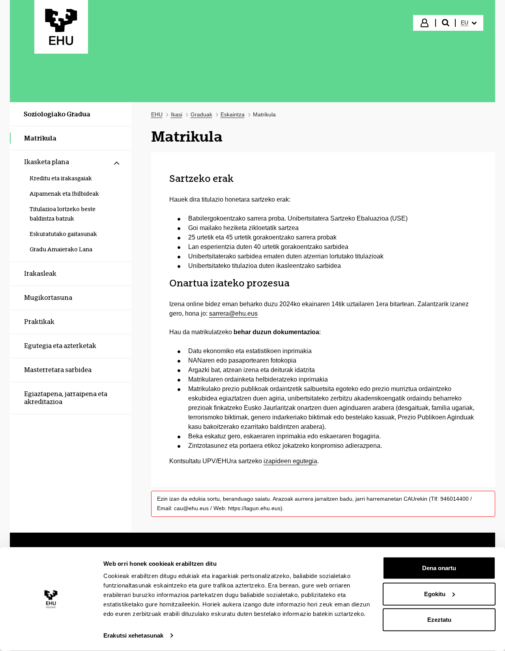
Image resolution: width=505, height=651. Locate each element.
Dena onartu (439, 568)
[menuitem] (469, 23)
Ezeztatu (439, 619)
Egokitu (434, 593)
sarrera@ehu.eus (233, 313)
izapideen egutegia (290, 461)
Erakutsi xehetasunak (133, 635)
